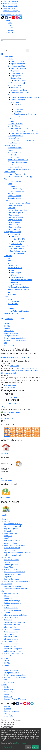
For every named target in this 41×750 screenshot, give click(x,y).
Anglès (10, 28)
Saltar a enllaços (9, 8)
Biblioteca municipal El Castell (17, 357)
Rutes (6, 694)
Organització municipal (13, 524)
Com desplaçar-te (11, 593)
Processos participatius (13, 649)
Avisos (6, 323)
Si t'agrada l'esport (11, 632)
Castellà (10, 25)
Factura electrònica (11, 579)
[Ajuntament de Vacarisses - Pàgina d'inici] (13, 44)
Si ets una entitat (10, 641)
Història (7, 605)
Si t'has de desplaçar (12, 625)
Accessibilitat (9, 716)
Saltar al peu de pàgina (11, 11)
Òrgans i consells (10, 646)
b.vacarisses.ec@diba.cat (27, 368)
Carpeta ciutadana (11, 569)
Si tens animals (10, 627)
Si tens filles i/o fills (11, 617)
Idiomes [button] (7, 20)
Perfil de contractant (12, 548)
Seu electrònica (10, 550)
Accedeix (4, 453)
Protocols (8, 536)
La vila (6, 687)
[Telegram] (20, 17)
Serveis (7, 562)
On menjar (8, 697)
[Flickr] (10, 17)
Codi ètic (7, 538)
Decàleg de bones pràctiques (15, 338)
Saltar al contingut (10, 4)
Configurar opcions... (8, 747)
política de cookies (20, 743)
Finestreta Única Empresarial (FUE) (17, 581)
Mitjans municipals (11, 333)
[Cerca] (27, 50)
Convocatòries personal (13, 433)
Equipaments (9, 598)
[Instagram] (17, 17)
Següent (10, 480)
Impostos (8, 577)
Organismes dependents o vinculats (18, 552)
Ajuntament (5, 519)
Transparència (6, 584)
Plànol (6, 596)
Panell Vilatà (9, 567)
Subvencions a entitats (12, 651)
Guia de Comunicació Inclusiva (15, 340)
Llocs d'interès (9, 692)
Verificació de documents (13, 574)
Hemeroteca (9, 345)
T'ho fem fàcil (6, 613)
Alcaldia (7, 521)
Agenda (21, 318)
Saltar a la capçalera (10, 1)
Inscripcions (9, 331)
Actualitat (9, 319)
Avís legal (7, 713)
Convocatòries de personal (14, 545)
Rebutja (28, 747)
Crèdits (7, 706)
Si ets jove (8, 620)
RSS (5, 343)
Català (10, 23)
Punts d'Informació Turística (15, 699)
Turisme (4, 685)
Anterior (4, 480)
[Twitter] (3, 17)
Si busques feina (10, 637)
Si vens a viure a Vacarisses (14, 622)
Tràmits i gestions (11, 565)
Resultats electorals (11, 526)
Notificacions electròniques (14, 572)
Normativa (8, 531)
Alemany (11, 30)
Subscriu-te (5, 497)
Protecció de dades (11, 711)
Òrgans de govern (11, 528)
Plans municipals (10, 533)
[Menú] (2, 54)
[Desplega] (14, 319)
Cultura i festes (10, 689)
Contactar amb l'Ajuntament (11, 15)
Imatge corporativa (11, 335)
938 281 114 (14, 366)
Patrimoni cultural (11, 608)
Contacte (7, 709)
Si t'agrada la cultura (12, 629)
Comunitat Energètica (12, 656)
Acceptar (35, 747)
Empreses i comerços (12, 601)
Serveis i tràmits (7, 557)
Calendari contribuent (12, 555)
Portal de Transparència (13, 586)
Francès (10, 32)
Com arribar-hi (9, 387)
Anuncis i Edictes (10, 543)
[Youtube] (14, 17)
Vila (2, 591)
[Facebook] (6, 17)
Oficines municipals (11, 560)
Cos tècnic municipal (12, 540)
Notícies (7, 326)
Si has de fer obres (11, 639)
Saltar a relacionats (10, 6)
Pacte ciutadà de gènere (13, 653)
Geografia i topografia (12, 610)
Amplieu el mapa (10, 385)
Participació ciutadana (9, 644)
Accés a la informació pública (15, 589)
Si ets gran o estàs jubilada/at (15, 615)
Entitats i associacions (12, 603)
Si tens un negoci (10, 634)
